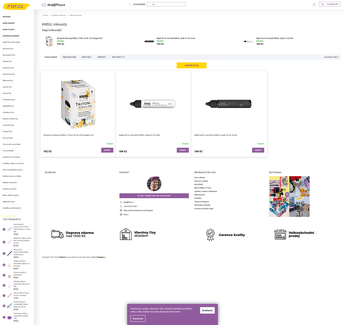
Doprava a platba (201, 181)
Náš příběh (198, 184)
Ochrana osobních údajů (203, 208)
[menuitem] (17, 17)
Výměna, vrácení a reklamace (205, 191)
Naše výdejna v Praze (202, 188)
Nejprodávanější (69, 57)
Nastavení (138, 318)
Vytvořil (97, 257)
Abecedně (118, 57)
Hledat (138, 4)
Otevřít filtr (191, 65)
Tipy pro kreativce (201, 202)
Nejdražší (102, 57)
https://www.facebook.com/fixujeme (138, 210)
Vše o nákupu (199, 177)
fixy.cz (126, 214)
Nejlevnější (87, 57)
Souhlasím (207, 310)
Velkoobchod (199, 195)
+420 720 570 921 (130, 206)
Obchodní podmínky (202, 205)
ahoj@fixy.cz (128, 202)
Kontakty (197, 198)
